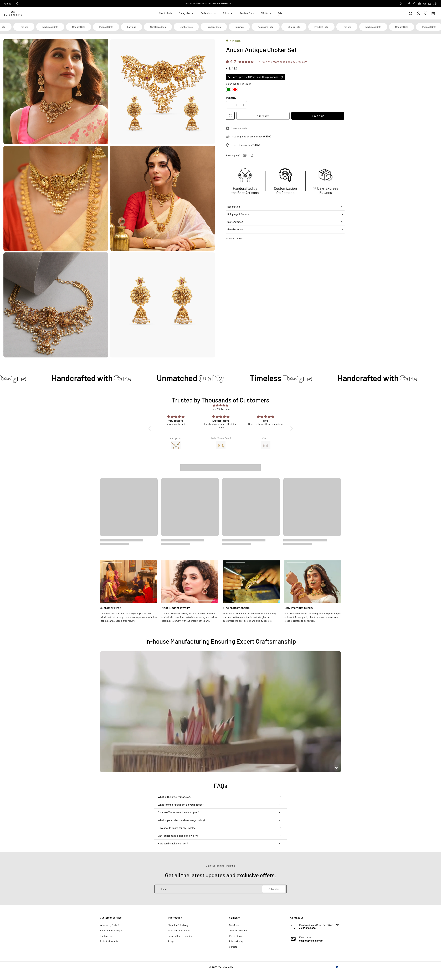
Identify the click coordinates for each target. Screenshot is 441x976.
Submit (250, 512)
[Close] (277, 460)
